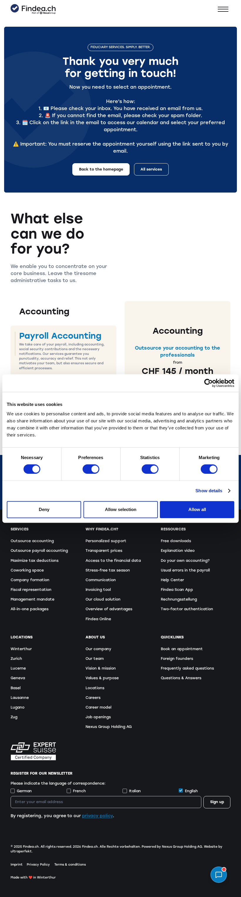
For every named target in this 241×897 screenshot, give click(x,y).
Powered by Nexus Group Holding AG (172, 847)
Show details (208, 490)
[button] (223, 9)
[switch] (91, 469)
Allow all (197, 509)
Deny (44, 509)
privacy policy (97, 815)
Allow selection (120, 509)
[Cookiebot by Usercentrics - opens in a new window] (208, 383)
